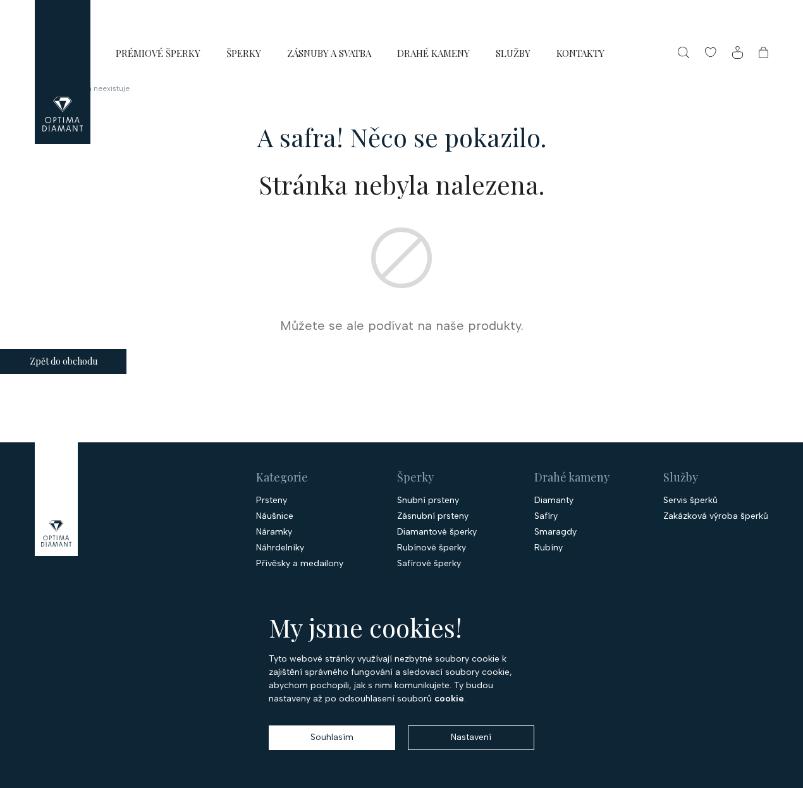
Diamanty (553, 500)
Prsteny (271, 500)
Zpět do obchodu (63, 361)
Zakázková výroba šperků (715, 516)
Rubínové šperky (431, 548)
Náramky (274, 532)
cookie (449, 698)
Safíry (546, 516)
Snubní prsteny (428, 500)
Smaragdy (555, 532)
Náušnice (274, 516)
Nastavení (471, 737)
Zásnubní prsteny (433, 516)
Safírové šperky (429, 564)
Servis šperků (690, 500)
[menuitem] (158, 53)
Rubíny (548, 548)
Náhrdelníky (280, 548)
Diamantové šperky (437, 532)
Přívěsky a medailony (299, 564)
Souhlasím (331, 737)
